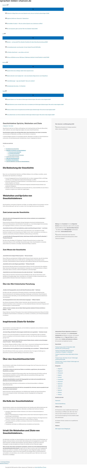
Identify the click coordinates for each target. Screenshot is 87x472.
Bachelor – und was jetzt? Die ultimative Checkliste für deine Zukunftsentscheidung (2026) (27, 42)
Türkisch (60, 394)
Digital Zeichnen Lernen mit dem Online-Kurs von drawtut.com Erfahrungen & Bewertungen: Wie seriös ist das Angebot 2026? (35, 104)
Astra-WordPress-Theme (40, 467)
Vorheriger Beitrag (4, 462)
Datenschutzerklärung (60, 403)
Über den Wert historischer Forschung (16, 155)
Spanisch (60, 390)
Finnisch (60, 377)
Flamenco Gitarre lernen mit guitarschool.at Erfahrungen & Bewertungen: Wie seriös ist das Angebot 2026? (31, 109)
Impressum (57, 400)
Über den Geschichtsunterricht (12, 158)
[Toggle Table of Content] (4, 146)
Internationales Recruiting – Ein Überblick (16, 86)
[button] (8, 5)
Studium (60, 392)
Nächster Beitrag (4, 463)
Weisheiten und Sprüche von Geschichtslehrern (16, 150)
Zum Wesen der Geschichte (14, 153)
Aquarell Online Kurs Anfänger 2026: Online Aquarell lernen (20, 70)
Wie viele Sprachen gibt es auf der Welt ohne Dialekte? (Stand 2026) (22, 28)
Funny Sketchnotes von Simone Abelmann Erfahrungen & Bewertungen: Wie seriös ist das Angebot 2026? (31, 114)
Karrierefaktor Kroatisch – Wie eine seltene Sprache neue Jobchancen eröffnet (24, 23)
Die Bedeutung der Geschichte (12, 148)
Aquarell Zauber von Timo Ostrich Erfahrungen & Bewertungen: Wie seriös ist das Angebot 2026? (29, 99)
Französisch (60, 379)
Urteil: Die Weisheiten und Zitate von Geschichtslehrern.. (18, 161)
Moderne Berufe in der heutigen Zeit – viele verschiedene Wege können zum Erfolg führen (27, 75)
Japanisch (60, 386)
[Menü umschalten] (33, 9)
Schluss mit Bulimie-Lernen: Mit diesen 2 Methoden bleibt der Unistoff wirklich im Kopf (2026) (28, 57)
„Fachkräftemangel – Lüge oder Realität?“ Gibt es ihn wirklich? (21, 81)
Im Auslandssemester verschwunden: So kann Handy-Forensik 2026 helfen (24, 47)
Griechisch (60, 381)
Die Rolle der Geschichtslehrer (12, 159)
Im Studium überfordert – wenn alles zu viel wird (18, 52)
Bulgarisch (60, 370)
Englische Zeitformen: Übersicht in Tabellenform (18, 18)
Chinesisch (60, 373)
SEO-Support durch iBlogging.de (62, 428)
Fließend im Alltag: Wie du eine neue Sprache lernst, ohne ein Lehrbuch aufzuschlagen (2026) (28, 13)
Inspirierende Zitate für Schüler (12, 156)
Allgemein (5, 126)
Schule (59, 388)
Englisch (60, 375)
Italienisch (60, 383)
